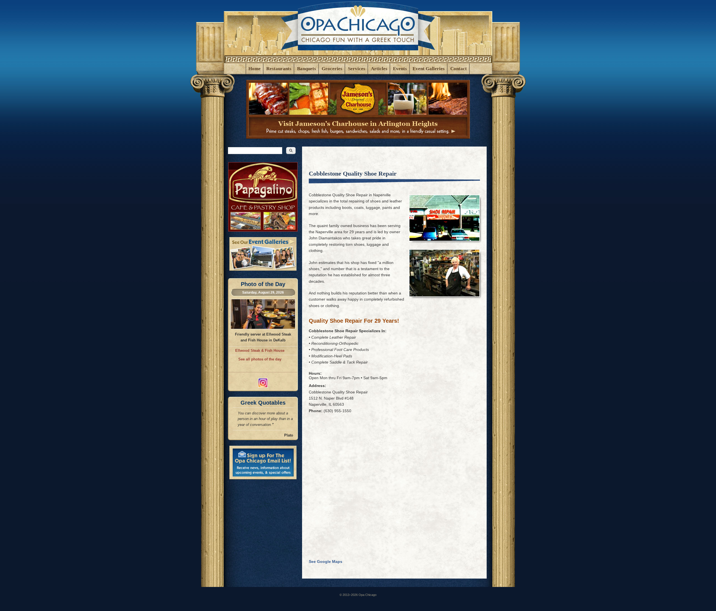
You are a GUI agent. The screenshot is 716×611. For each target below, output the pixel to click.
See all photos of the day (259, 359)
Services (356, 68)
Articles (379, 68)
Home (254, 68)
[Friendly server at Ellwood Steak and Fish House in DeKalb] (262, 328)
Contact (458, 68)
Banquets (306, 68)
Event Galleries (429, 68)
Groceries (332, 68)
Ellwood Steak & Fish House (259, 350)
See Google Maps (327, 561)
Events (400, 68)
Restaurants (278, 68)
